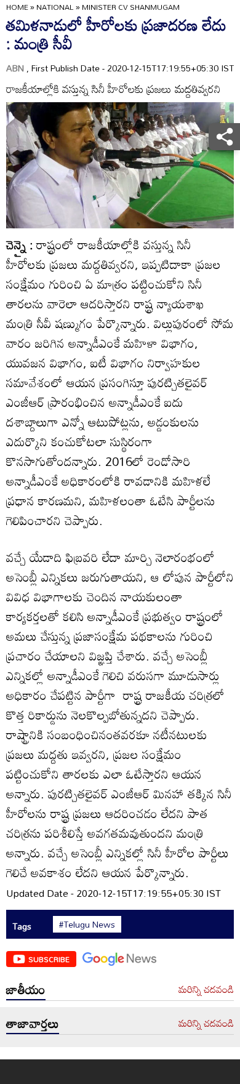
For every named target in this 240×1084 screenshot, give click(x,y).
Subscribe (49, 959)
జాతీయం (26, 989)
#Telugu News (87, 924)
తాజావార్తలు (32, 1023)
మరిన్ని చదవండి (206, 989)
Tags (21, 926)
